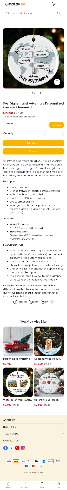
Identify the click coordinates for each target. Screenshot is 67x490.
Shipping (8, 116)
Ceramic (57, 125)
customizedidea (36, 473)
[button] (60, 4)
